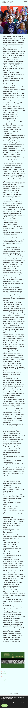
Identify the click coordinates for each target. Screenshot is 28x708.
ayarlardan (13, 702)
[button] (26, 2)
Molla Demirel (7, 2)
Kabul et (4, 705)
